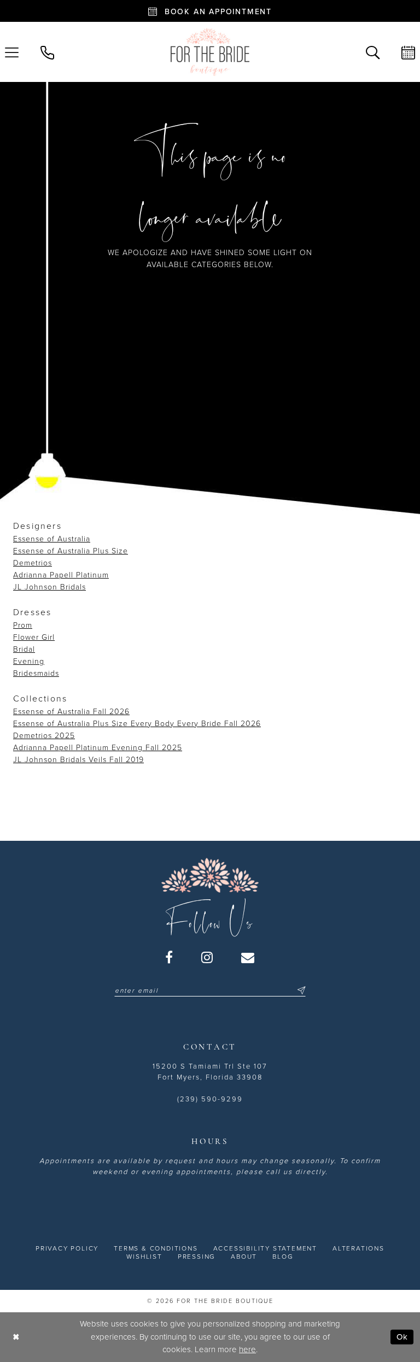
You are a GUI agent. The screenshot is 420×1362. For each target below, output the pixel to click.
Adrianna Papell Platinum (61, 575)
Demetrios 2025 (44, 735)
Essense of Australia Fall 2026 (71, 711)
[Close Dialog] (16, 1337)
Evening (28, 661)
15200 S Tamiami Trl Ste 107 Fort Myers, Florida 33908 (210, 1072)
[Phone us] (47, 52)
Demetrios (32, 563)
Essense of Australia (51, 539)
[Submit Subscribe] (300, 990)
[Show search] (372, 52)
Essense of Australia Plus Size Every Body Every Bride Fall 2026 (137, 723)
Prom (22, 625)
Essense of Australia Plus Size (70, 551)
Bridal (24, 649)
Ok (402, 1337)
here (247, 1349)
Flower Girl (34, 637)
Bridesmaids (36, 673)
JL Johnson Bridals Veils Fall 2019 (78, 759)
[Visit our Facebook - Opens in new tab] (169, 957)
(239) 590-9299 (210, 1099)
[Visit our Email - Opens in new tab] (248, 957)
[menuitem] (47, 52)
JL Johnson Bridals (49, 587)
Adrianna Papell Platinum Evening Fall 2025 (97, 747)
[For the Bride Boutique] (210, 52)
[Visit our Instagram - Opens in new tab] (207, 957)
